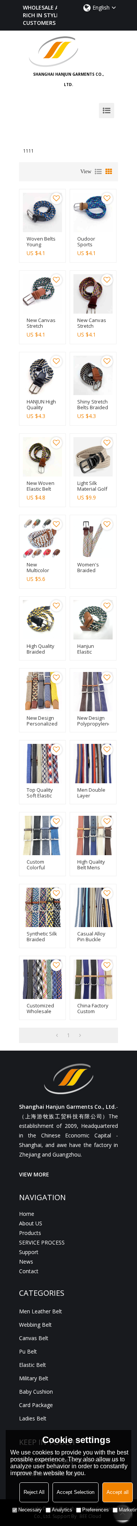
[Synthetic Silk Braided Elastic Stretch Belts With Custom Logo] (42, 907)
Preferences (95, 1510)
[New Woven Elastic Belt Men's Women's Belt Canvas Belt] (42, 457)
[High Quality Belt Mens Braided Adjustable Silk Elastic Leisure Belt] (93, 835)
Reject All (34, 1492)
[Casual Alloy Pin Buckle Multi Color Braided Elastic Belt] (93, 907)
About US (30, 1223)
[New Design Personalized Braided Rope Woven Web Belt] (42, 691)
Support (28, 1252)
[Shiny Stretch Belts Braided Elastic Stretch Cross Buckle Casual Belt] (93, 375)
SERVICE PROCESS (42, 1242)
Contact (28, 1271)
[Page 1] (57, 1035)
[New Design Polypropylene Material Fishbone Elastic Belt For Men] (93, 691)
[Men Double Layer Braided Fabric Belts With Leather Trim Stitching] (93, 763)
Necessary (30, 1510)
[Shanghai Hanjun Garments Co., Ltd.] (68, 51)
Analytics (62, 1510)
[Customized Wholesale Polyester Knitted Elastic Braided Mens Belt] (42, 979)
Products (30, 1232)
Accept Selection (75, 1492)
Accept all (118, 1492)
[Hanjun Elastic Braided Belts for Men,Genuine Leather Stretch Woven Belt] (93, 619)
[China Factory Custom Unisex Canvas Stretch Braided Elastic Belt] (93, 979)
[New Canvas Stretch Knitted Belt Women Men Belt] (42, 294)
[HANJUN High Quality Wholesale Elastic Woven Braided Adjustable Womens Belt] (42, 375)
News (26, 1261)
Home (26, 1213)
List (98, 171)
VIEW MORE (34, 1174)
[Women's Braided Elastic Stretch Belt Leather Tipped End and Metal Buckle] (93, 538)
